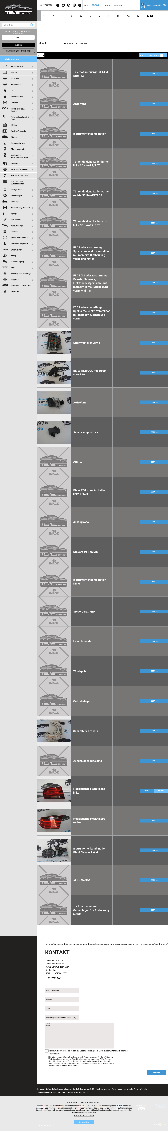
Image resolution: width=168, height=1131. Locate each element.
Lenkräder (15, 78)
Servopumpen (16, 84)
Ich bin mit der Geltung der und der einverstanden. (88, 1052)
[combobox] (95, 5)
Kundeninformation (103, 1089)
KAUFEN (161, 791)
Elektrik (14, 72)
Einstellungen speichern (18, 51)
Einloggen (108, 5)
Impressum (83, 1092)
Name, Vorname (52, 990)
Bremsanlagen (16, 196)
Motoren (14, 137)
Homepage (41, 1089)
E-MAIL (49, 999)
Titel (48, 1008)
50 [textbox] (38, 55)
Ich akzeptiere (84, 1122)
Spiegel (14, 213)
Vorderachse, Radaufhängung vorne (19, 156)
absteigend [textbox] (154, 56)
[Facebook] (57, 5)
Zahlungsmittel (72, 1092)
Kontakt (86, 5)
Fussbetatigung (17, 262)
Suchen (31, 25)
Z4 (128, 16)
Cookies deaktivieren (84, 1116)
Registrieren (118, 5)
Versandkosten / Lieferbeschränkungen (153, 944)
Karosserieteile (17, 97)
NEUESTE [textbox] (143, 56)
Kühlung (14, 125)
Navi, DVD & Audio (18, 131)
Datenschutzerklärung (119, 1051)
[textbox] (18, 37)
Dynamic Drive (17, 250)
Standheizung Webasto (20, 207)
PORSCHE (15, 291)
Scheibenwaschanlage (19, 238)
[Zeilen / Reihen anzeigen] (165, 55)
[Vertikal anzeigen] (161, 55)
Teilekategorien (11, 59)
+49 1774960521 (53, 978)
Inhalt (48, 1023)
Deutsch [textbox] (95, 5)
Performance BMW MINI (21, 286)
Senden (156, 1072)
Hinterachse (16, 220)
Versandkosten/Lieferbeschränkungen (51, 1092)
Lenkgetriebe (16, 189)
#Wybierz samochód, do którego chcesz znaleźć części (18, 32)
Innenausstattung (18, 143)
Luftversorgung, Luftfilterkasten (17, 182)
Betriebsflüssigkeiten (19, 244)
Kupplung (15, 280)
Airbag (13, 255)
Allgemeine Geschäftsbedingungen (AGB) (87, 1051)
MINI (150, 16)
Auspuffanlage (17, 226)
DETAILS (154, 74)
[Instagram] (74, 5)
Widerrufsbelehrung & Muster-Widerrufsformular (129, 1089)
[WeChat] (68, 5)
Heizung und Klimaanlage (21, 273)
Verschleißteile (17, 66)
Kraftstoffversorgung (19, 175)
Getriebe (14, 103)
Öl (12, 90)
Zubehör (14, 231)
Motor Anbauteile (18, 149)
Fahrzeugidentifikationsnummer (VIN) (61, 1017)
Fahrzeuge (15, 202)
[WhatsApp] (63, 5)
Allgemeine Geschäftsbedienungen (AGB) (79, 1089)
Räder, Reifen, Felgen (19, 169)
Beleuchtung (16, 163)
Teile (51, 1059)
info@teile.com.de (99, 1061)
